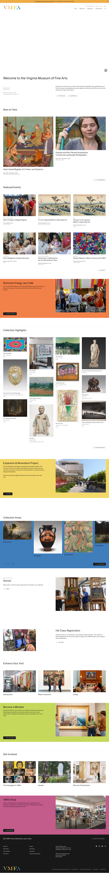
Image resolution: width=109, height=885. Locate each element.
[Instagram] (99, 846)
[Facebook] (96, 846)
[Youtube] (102, 846)
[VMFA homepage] (12, 7)
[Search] (105, 8)
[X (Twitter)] (105, 846)
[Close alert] (107, 1)
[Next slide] (7, 564)
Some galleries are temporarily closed (44, 1)
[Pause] (105, 70)
